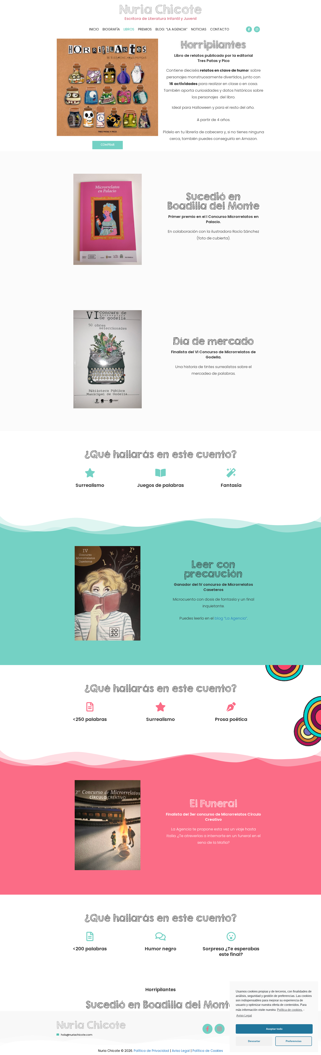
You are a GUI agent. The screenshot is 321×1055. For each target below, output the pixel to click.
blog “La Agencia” (231, 618)
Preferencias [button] (293, 1041)
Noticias (198, 29)
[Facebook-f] (249, 29)
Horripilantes (213, 44)
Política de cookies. (290, 1009)
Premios (145, 29)
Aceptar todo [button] (274, 1028)
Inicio (94, 29)
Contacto (219, 29)
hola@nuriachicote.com (76, 1035)
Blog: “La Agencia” (171, 29)
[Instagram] (257, 29)
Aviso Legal (181, 1051)
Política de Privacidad (151, 1051)
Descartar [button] (254, 1041)
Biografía (111, 29)
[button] (107, 145)
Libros (129, 29)
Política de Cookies (207, 1051)
